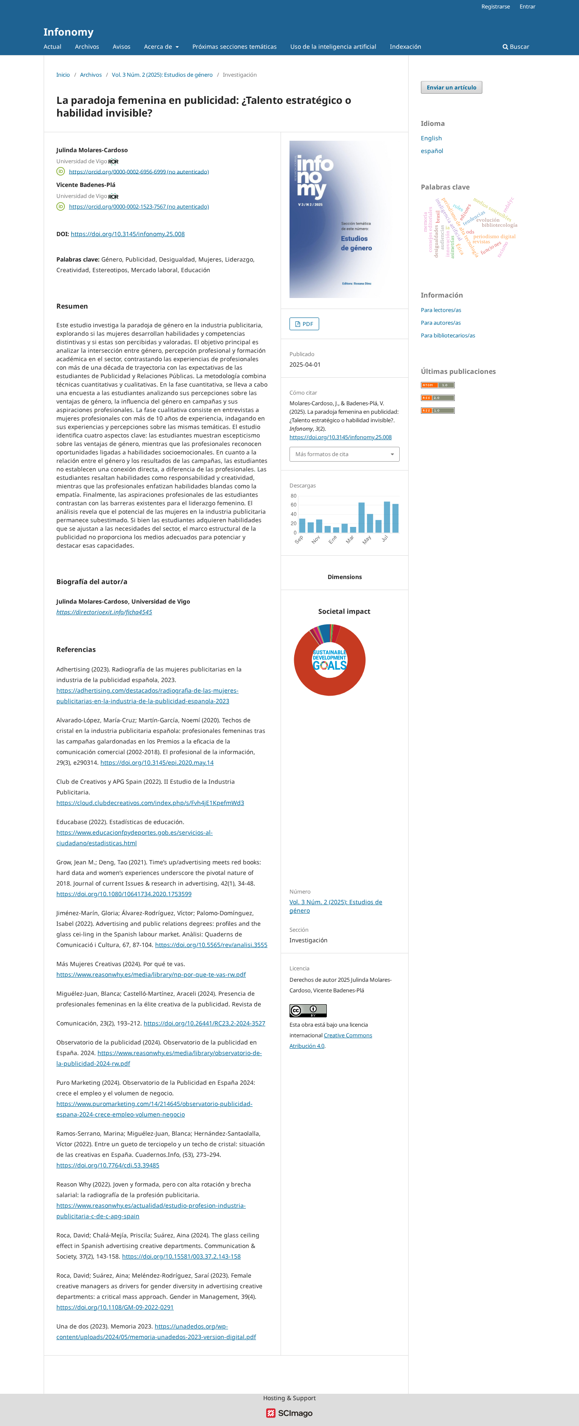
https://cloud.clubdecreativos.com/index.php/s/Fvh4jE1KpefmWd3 (150, 803)
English (431, 138)
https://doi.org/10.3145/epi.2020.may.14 (157, 762)
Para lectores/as (441, 310)
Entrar (527, 6)
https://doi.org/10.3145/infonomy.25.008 (128, 234)
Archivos (87, 46)
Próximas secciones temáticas (234, 46)
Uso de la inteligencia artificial (333, 46)
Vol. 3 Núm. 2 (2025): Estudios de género (162, 74)
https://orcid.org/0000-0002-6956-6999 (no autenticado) (139, 171)
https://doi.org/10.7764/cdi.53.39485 (107, 1165)
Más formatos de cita (321, 454)
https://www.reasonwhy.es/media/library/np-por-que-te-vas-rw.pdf (151, 974)
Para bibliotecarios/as (448, 335)
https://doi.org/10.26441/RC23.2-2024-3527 (204, 1023)
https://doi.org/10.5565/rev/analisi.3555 (211, 945)
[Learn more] (326, 854)
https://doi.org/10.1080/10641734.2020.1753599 (124, 894)
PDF (307, 324)
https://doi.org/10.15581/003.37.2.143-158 (181, 1256)
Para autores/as (441, 322)
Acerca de (159, 46)
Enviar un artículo (451, 87)
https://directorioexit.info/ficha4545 (104, 612)
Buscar (518, 46)
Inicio (63, 74)
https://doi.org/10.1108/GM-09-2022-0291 (115, 1307)
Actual (52, 46)
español (432, 151)
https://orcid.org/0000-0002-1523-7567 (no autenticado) (139, 206)
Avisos (122, 46)
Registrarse (496, 6)
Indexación (405, 46)
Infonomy (69, 32)
